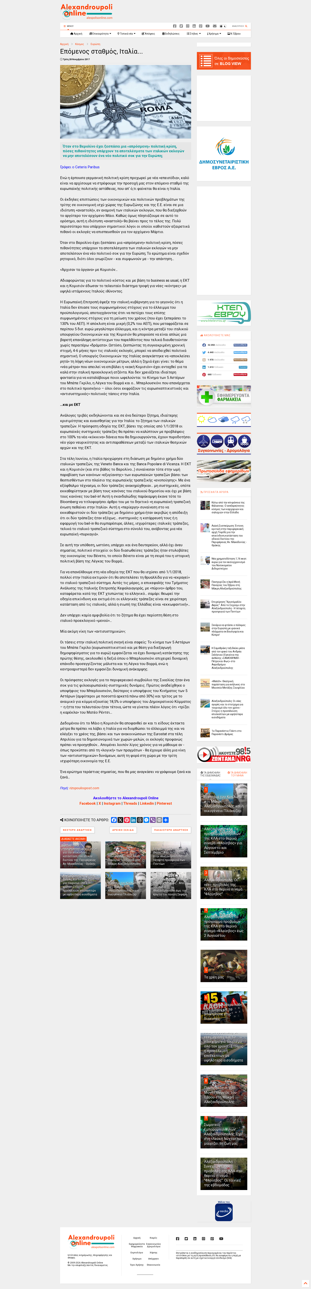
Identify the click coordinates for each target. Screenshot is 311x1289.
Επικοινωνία (153, 1265)
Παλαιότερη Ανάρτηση (171, 830)
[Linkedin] (194, 26)
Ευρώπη (95, 44)
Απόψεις (149, 33)
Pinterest (164, 803)
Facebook (88, 803)
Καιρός (153, 1238)
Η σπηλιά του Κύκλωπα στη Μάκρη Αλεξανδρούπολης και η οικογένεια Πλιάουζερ (123, 888)
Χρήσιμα (213, 33)
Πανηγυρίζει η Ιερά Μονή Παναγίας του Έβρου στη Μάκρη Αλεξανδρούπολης (124, 860)
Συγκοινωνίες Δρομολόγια (153, 1245)
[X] (181, 26)
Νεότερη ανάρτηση (77, 830)
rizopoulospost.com (84, 788)
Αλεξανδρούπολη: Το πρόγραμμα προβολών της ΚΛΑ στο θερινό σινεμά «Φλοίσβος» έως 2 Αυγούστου (224, 926)
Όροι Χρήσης (137, 1265)
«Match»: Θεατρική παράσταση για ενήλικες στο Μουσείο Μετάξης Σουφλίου (228, 684)
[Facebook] (174, 26)
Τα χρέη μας (214, 977)
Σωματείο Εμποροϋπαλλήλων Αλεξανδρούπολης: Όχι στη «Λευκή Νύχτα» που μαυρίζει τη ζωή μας (223, 1134)
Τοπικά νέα (126, 33)
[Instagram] (187, 26)
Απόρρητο (153, 1259)
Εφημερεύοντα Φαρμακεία (137, 1245)
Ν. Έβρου (235, 33)
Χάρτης (153, 1252)
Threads (130, 803)
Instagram (112, 803)
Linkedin (147, 803)
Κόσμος (79, 44)
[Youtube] (208, 26)
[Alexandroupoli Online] (86, 18)
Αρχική (77, 33)
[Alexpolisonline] (215, 26)
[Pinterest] (200, 26)
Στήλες (193, 33)
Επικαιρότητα (100, 33)
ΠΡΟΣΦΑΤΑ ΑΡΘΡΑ (216, 492)
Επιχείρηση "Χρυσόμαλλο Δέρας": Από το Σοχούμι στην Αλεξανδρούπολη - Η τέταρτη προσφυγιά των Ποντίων (170, 856)
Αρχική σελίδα (123, 830)
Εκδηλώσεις (172, 33)
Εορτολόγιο (136, 1252)
